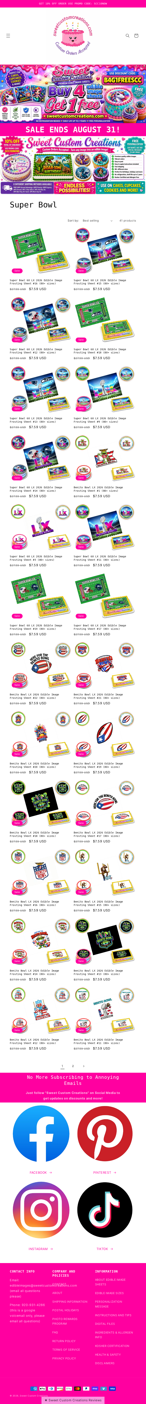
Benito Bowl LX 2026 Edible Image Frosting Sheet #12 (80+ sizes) (34, 1041)
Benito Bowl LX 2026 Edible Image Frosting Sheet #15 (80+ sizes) (98, 903)
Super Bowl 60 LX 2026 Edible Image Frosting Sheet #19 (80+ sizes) (36, 627)
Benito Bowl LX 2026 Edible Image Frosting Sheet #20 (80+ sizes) (34, 765)
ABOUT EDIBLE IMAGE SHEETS (110, 1282)
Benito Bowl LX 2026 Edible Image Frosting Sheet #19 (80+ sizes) (98, 765)
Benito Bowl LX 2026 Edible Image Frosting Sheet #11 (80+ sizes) (98, 1041)
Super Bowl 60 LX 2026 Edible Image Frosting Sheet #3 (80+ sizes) (36, 558)
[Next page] (83, 1066)
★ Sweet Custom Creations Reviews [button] (73, 1400)
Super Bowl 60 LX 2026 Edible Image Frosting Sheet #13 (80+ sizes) (36, 420)
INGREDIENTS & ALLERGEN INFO (114, 1335)
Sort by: (73, 220)
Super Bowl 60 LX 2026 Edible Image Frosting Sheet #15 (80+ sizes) (100, 282)
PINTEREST (102, 1172)
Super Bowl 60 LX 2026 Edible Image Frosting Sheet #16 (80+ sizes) (36, 282)
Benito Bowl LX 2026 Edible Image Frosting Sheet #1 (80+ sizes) (98, 489)
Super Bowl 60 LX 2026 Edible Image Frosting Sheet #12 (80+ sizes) (36, 351)
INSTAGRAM (38, 1249)
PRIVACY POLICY (64, 1358)
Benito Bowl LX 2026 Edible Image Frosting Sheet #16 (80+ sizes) (34, 903)
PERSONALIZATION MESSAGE (108, 1304)
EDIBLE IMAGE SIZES (109, 1293)
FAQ (55, 1332)
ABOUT (57, 1293)
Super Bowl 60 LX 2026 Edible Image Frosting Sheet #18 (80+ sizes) (100, 351)
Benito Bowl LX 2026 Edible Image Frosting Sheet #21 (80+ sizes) (98, 696)
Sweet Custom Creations (34, 1395)
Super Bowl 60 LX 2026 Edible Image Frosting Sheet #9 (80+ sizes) (100, 420)
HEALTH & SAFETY (108, 1354)
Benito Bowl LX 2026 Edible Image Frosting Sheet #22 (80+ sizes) (34, 696)
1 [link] (62, 1066)
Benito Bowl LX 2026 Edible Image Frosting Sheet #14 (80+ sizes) (34, 972)
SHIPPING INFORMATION (69, 1301)
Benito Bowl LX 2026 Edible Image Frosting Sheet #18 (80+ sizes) (34, 834)
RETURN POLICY (64, 1341)
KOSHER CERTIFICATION (112, 1346)
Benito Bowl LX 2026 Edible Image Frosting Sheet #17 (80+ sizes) (98, 834)
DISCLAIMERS (105, 1363)
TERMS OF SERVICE (66, 1349)
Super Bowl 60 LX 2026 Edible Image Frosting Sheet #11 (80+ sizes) (100, 558)
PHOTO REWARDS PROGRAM (65, 1321)
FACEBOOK (38, 1172)
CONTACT (59, 1284)
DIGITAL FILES (105, 1324)
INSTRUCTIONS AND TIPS (113, 1315)
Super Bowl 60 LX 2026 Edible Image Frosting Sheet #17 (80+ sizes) (100, 627)
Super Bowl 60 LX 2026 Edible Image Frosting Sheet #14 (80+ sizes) (36, 489)
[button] (8, 35)
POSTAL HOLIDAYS (65, 1310)
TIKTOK (102, 1249)
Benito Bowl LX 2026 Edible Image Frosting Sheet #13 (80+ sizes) (98, 972)
